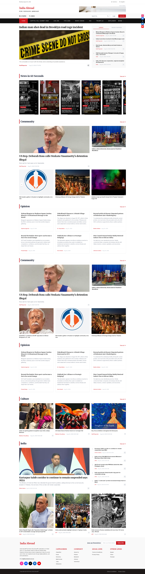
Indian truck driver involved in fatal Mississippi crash (110, 39)
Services (115, 1)
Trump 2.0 (99, 21)
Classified (58, 552)
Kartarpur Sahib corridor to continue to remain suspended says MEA (108, 449)
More (120, 21)
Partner (76, 554)
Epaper (112, 552)
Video (111, 554)
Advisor (76, 559)
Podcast (112, 557)
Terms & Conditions (97, 552)
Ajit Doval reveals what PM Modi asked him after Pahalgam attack (109, 465)
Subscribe (122, 16)
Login (114, 16)
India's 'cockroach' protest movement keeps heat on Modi (110, 481)
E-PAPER (23, 16)
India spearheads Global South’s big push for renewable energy (108, 473)
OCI (90, 21)
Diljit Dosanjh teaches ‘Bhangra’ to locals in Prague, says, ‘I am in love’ (110, 53)
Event (57, 554)
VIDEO (33, 16)
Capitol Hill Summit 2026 (39, 21)
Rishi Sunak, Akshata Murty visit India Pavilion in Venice (109, 46)
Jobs (57, 561)
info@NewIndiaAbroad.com (27, 559)
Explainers (112, 21)
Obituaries (58, 564)
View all (122, 76)
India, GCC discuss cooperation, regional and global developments (110, 61)
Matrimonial (59, 559)
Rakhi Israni (79, 21)
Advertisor (77, 561)
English (123, 1)
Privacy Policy (95, 554)
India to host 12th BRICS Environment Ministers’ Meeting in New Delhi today (108, 457)
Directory (58, 557)
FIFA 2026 (67, 21)
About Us (76, 552)
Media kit (76, 557)
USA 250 (56, 21)
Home (23, 21)
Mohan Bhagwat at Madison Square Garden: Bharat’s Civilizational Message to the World (110, 32)
